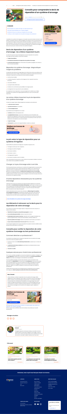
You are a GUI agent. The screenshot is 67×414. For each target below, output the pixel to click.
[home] (6, 5)
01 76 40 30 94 (22, 403)
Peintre (35, 396)
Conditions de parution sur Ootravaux (52, 385)
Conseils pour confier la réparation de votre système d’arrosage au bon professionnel (21, 33)
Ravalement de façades (38, 394)
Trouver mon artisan (14, 132)
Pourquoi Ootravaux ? (26, 382)
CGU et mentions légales (54, 381)
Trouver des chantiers (40, 387)
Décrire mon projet (13, 302)
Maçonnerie (36, 391)
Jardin (13, 5)
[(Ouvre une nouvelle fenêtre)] (8, 318)
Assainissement (37, 388)
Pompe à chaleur (37, 392)
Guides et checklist (37, 382)
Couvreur (35, 389)
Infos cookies (54, 388)
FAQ (26, 384)
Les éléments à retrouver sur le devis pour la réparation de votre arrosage (19, 32)
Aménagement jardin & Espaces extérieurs (23, 5)
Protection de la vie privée (54, 382)
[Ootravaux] (9, 380)
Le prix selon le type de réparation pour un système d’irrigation (17, 30)
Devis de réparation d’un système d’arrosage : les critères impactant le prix (20, 28)
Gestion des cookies (51, 386)
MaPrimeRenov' (40, 385)
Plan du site (26, 385)
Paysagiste (36, 395)
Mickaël (30, 17)
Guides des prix (40, 384)
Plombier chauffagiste (38, 398)
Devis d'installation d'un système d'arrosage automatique (19, 198)
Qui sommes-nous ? (26, 381)
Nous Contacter (40, 381)
